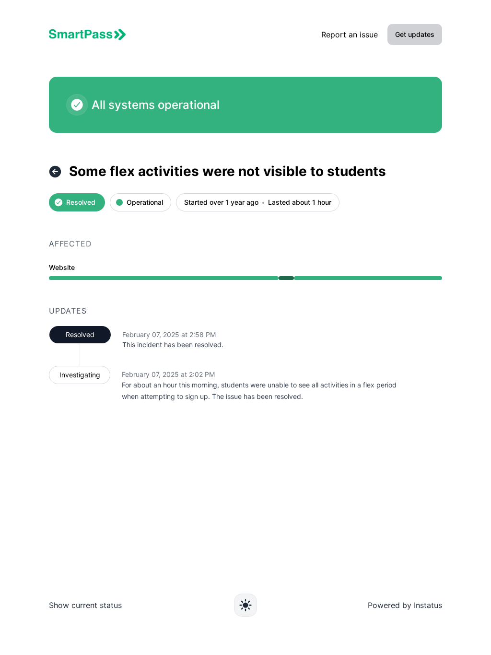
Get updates (414, 34)
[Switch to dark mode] (245, 605)
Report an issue (349, 34)
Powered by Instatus (405, 605)
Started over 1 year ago (221, 202)
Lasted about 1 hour (299, 202)
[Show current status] (55, 172)
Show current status (85, 605)
